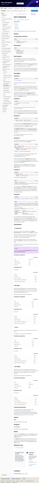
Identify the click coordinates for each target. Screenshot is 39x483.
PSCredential (26, 244)
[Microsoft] (1, 8)
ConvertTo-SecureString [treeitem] (7, 77)
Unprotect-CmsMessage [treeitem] (7, 101)
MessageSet (16, 311)
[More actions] (37, 14)
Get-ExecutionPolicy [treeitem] (6, 86)
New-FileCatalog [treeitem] (6, 90)
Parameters (16, 27)
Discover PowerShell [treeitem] (6, 31)
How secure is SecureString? (20, 251)
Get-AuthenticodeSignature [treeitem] (7, 81)
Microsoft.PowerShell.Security (21, 14)
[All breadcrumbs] (15, 14)
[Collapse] (12, 13)
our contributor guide (19, 461)
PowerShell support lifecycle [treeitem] (6, 51)
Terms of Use (3, 482)
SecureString (20, 245)
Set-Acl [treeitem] (4, 93)
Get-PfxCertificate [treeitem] (6, 88)
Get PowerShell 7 (34, 10)
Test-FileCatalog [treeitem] (5, 100)
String (33, 301)
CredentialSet (16, 269)
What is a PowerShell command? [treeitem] (6, 29)
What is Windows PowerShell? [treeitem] (5, 25)
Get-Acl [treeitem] (4, 78)
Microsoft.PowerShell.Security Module (23, 19)
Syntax (16, 23)
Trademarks (8, 482)
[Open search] (34, 8)
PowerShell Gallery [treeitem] (5, 44)
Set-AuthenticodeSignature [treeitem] (7, 96)
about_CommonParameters (28, 414)
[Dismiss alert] (37, 2)
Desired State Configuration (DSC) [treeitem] (6, 43)
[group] (26, 120)
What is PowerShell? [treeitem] (6, 22)
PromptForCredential (29, 134)
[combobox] (6, 15)
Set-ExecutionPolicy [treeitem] (6, 98)
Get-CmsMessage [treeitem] (6, 83)
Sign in (37, 8)
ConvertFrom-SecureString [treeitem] (7, 75)
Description (16, 24)
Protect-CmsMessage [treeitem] (6, 92)
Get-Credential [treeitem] (5, 85)
